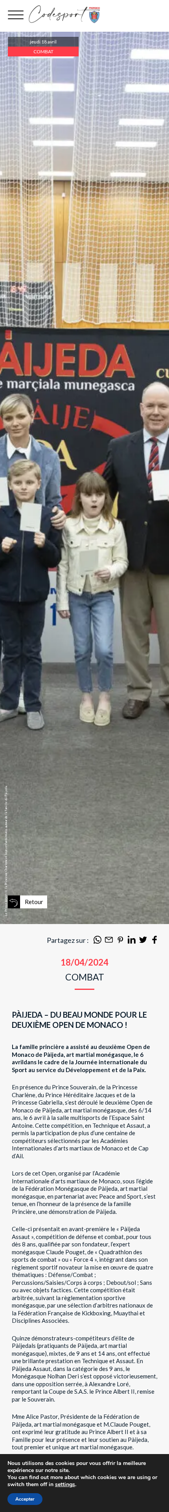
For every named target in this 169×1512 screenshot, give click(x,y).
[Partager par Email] (109, 941)
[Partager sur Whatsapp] (97, 941)
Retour (34, 901)
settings (65, 1484)
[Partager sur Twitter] (143, 941)
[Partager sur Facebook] (154, 941)
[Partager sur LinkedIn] (132, 941)
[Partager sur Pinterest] (120, 941)
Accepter (25, 1499)
